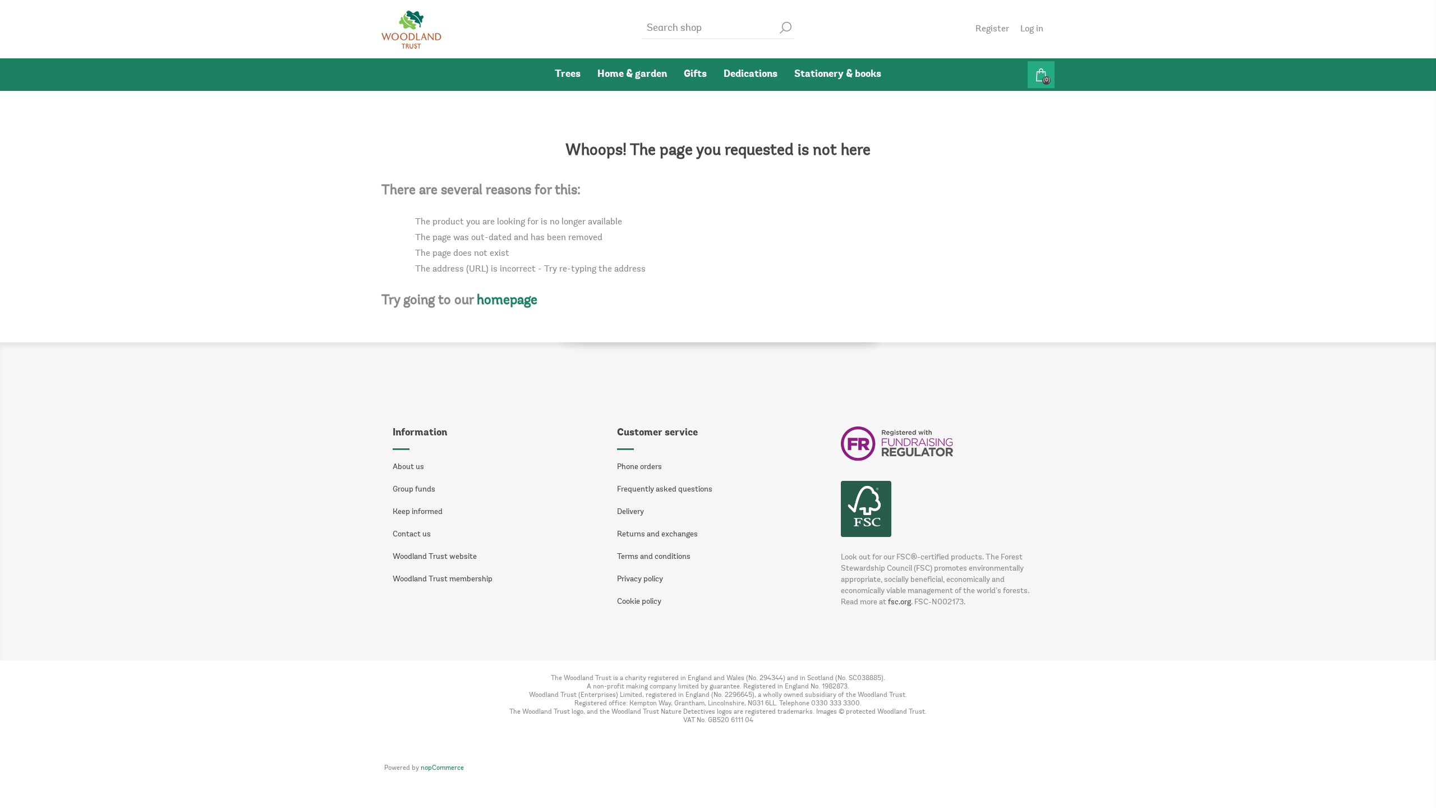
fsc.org (899, 603)
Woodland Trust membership (443, 580)
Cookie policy (639, 602)
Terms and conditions (654, 557)
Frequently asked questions (664, 490)
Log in (1031, 29)
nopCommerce (442, 768)
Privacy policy (640, 580)
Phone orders (639, 467)
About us (408, 467)
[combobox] (709, 29)
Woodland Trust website (435, 557)
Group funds (414, 490)
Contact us (412, 535)
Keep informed (418, 512)
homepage (507, 300)
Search (785, 28)
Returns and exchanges (657, 535)
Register (992, 29)
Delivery (630, 512)
